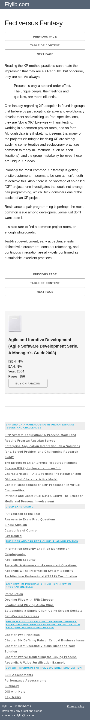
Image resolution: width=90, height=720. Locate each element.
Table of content (45, 45)
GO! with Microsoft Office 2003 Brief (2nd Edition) (44, 668)
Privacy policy (75, 706)
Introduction (14, 594)
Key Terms (13, 697)
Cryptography (15, 554)
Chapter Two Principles (22, 635)
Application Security (20, 559)
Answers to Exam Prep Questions (30, 519)
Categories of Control (21, 530)
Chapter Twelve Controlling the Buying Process (41, 657)
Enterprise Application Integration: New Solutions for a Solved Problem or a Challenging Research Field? (42, 452)
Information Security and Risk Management (38, 548)
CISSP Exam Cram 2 (20, 506)
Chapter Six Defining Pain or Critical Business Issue (45, 640)
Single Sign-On (16, 525)
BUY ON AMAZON (27, 383)
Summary (12, 686)
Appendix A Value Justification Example (35, 662)
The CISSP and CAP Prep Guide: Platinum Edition (42, 541)
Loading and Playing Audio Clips (29, 605)
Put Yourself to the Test (22, 514)
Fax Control (13, 536)
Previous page (45, 36)
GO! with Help (15, 691)
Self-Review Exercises (22, 616)
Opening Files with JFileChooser (29, 599)
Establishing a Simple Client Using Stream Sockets (44, 610)
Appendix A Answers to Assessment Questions (41, 565)
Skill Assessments (19, 675)
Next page (45, 54)
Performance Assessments (25, 680)
